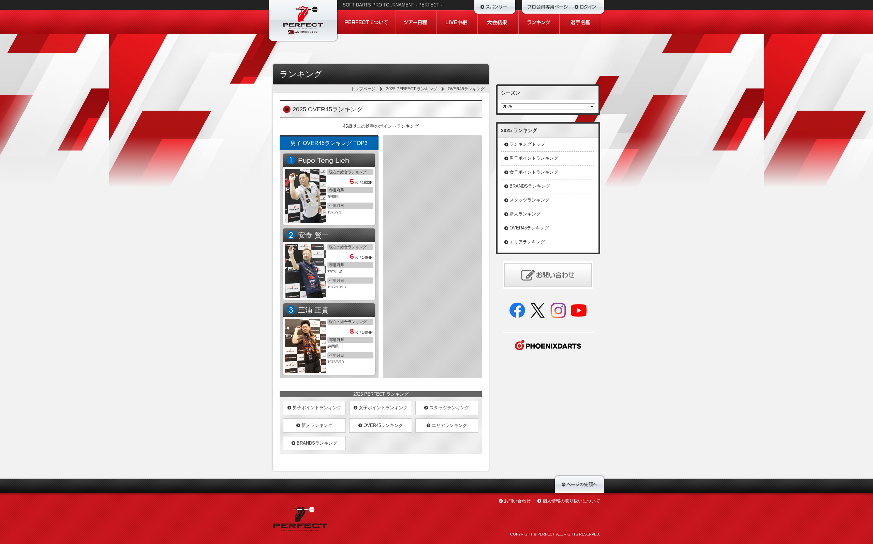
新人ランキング (316, 425)
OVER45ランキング (382, 425)
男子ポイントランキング (316, 407)
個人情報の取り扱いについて (571, 500)
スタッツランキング (448, 407)
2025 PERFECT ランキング (411, 88)
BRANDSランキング (316, 443)
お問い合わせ (517, 500)
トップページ (363, 88)
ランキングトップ (527, 144)
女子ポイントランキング (382, 407)
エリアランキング (448, 425)
